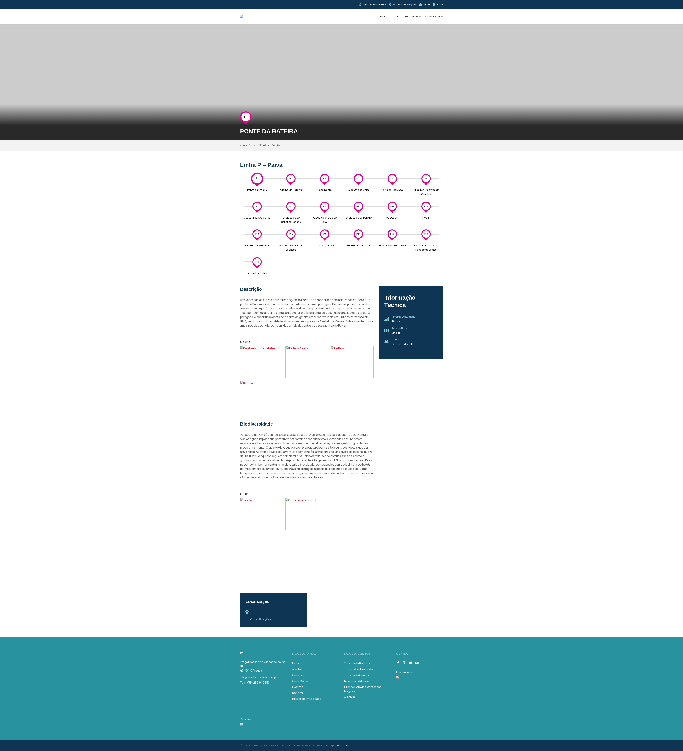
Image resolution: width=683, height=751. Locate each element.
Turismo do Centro (356, 675)
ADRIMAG (350, 697)
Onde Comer (300, 681)
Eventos (297, 687)
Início (295, 663)
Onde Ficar (299, 675)
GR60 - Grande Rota (374, 4)
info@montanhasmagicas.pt (258, 677)
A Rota (296, 669)
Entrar (426, 4)
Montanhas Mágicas (405, 4)
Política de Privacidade (306, 699)
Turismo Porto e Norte (358, 669)
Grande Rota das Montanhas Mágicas (362, 689)
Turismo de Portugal (357, 663)
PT (438, 4)
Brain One (342, 745)
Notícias (297, 693)
